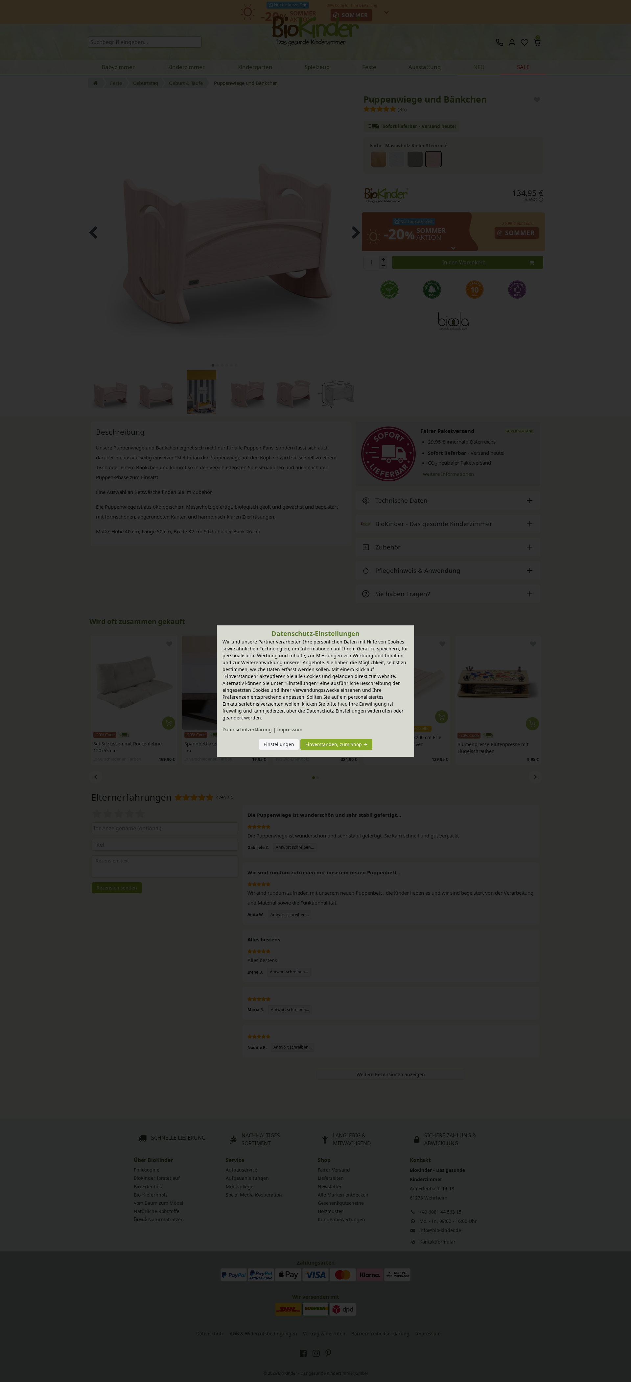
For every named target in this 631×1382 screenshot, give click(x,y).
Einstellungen (279, 744)
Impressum (289, 729)
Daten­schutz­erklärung (247, 729)
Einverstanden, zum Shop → (336, 744)
